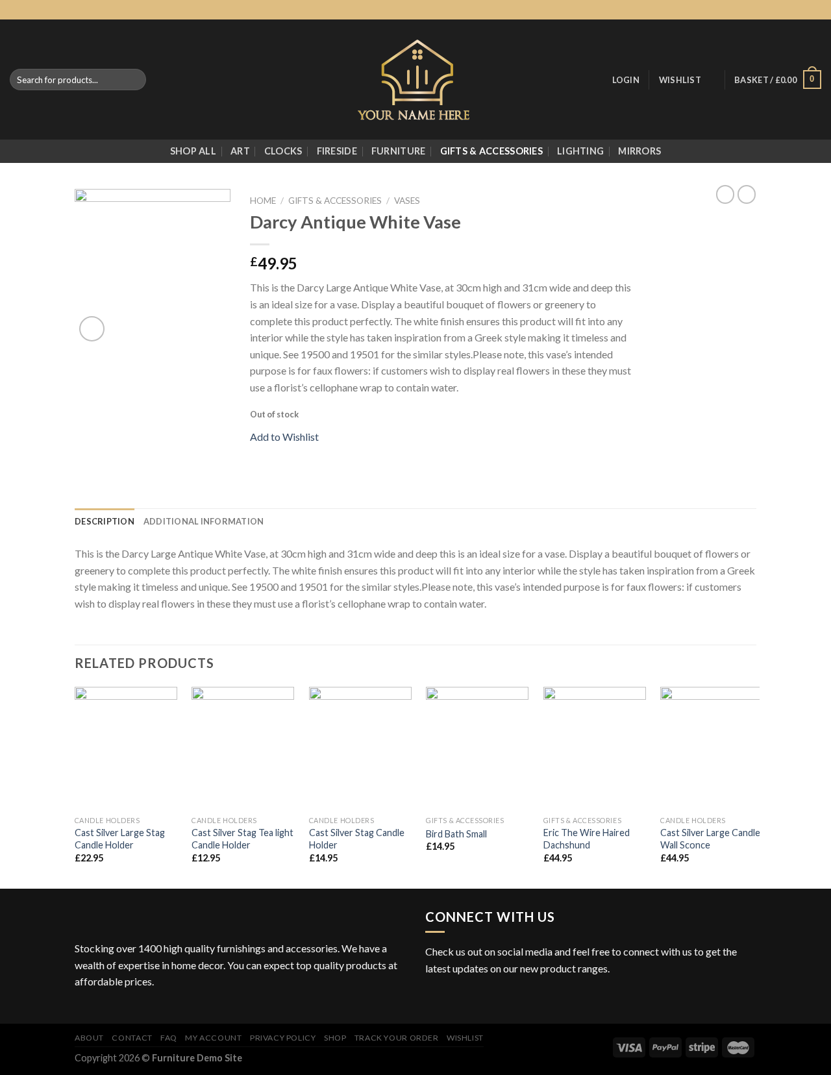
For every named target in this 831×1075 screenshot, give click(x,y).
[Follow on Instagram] (778, 9)
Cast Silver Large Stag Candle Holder (120, 838)
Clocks (283, 150)
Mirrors (639, 150)
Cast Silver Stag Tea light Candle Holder (242, 838)
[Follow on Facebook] (765, 9)
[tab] (104, 521)
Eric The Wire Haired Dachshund (586, 838)
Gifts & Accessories (491, 150)
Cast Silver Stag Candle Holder (356, 838)
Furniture (398, 150)
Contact (132, 1038)
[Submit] (134, 80)
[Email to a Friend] (289, 454)
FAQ (168, 1038)
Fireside (337, 150)
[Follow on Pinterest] (815, 9)
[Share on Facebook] (258, 454)
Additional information (203, 521)
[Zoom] (92, 328)
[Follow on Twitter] (790, 9)
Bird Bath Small (456, 833)
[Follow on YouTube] (512, 1000)
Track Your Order (396, 1038)
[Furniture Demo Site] (416, 79)
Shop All (193, 150)
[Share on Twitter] (274, 454)
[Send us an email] (802, 9)
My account (213, 1038)
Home (263, 200)
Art (240, 150)
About (89, 1038)
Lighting (580, 150)
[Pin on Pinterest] (305, 454)
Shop (335, 1038)
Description (104, 521)
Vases (407, 200)
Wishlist (465, 1038)
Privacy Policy (283, 1038)
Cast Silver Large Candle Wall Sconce (710, 838)
